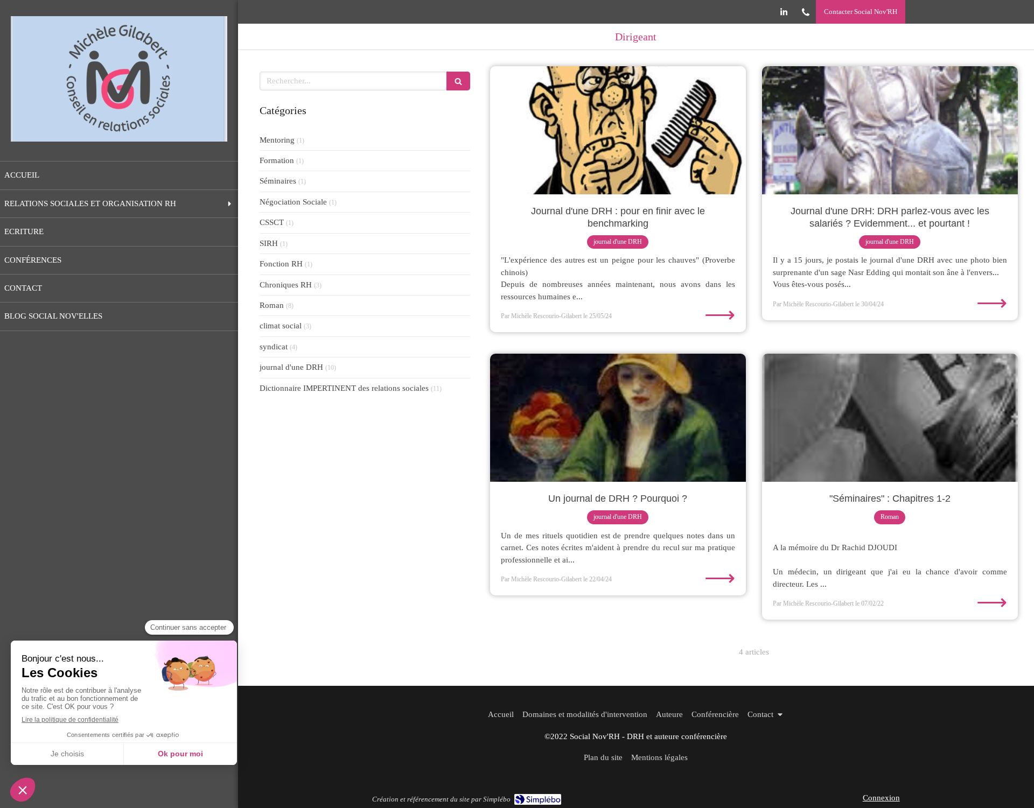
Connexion (881, 797)
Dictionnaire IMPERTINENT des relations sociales (344, 388)
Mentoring (277, 140)
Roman (272, 305)
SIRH (269, 243)
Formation (277, 160)
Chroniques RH (286, 284)
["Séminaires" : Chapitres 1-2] (890, 418)
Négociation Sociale (293, 202)
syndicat (274, 346)
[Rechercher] (458, 81)
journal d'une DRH (291, 367)
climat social (281, 325)
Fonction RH (281, 263)
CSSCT (272, 222)
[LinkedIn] (783, 14)
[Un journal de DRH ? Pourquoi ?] (618, 418)
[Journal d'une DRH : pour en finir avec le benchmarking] (618, 130)
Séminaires (278, 181)
